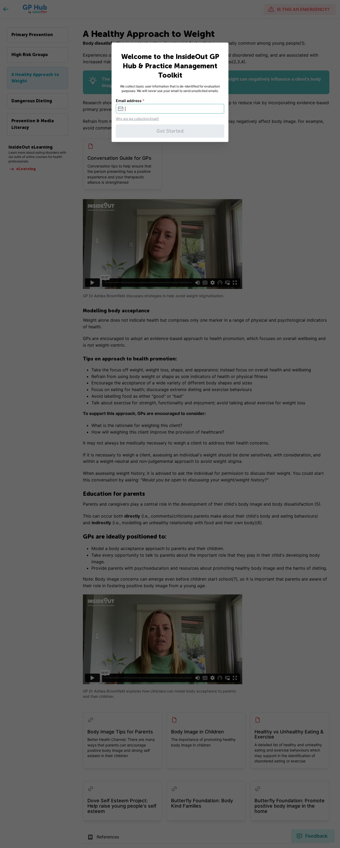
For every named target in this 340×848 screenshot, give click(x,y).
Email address (130, 100)
